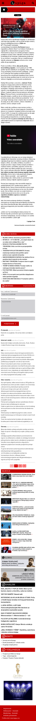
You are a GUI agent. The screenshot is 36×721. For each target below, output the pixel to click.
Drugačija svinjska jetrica (10, 645)
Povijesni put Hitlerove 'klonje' (11, 654)
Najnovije (6, 471)
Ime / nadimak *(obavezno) (9, 291)
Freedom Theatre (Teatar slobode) (13, 658)
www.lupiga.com (15, 718)
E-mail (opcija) (5, 315)
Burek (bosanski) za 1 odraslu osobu (14, 642)
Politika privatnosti (10, 715)
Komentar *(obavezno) (8, 298)
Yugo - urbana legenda (9, 656)
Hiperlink (8, 584)
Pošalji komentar (9, 323)
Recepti (7, 636)
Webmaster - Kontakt (10, 711)
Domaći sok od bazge (9, 640)
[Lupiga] (18, 2)
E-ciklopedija (11, 650)
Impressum (7, 708)
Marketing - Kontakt (10, 713)
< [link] (11, 466)
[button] (3, 3)
